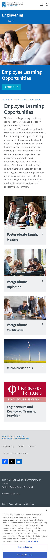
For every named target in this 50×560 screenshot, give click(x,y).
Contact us (11, 87)
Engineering (12, 15)
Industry (6, 100)
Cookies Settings (25, 547)
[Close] (47, 511)
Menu (11, 21)
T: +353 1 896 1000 (11, 493)
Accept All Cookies (25, 555)
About (21, 446)
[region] (25, 533)
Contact (31, 446)
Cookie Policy (32, 541)
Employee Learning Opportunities (27, 100)
